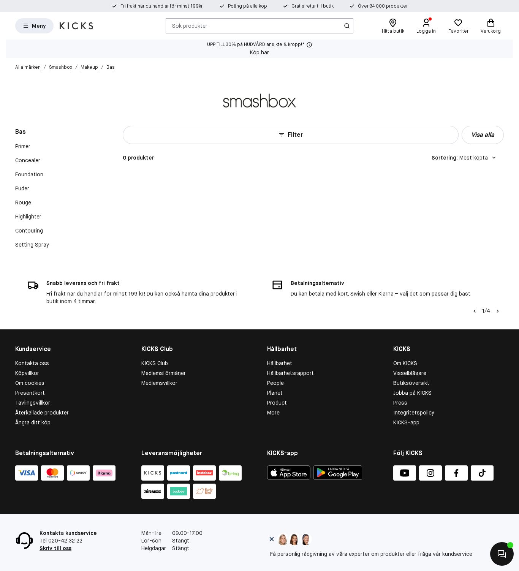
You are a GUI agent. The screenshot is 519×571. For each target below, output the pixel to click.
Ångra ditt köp (33, 422)
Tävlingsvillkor (32, 402)
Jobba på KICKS (412, 392)
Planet (275, 392)
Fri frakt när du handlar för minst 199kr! (162, 6)
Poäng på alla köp (247, 6)
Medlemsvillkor (159, 383)
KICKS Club (154, 363)
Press (400, 402)
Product (277, 402)
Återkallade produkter (42, 412)
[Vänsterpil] (474, 311)
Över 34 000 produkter (383, 6)
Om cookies (29, 383)
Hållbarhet (279, 363)
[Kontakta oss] (502, 554)
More (273, 412)
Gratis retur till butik (312, 6)
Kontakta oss (32, 363)
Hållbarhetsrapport (290, 373)
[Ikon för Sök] (347, 26)
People (275, 383)
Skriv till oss (55, 548)
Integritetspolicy (413, 412)
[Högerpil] (498, 311)
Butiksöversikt (411, 383)
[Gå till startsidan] (76, 25)
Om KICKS (405, 363)
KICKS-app (406, 422)
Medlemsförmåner (163, 373)
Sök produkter (189, 25)
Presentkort (30, 392)
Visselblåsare (409, 373)
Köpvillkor (27, 373)
